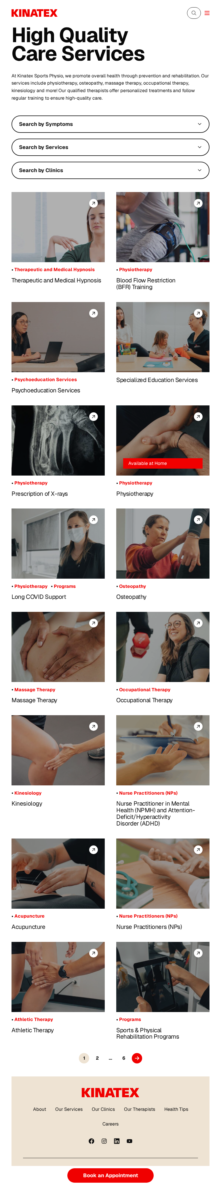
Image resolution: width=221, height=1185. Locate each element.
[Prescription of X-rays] (58, 440)
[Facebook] (91, 1141)
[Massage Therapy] (58, 647)
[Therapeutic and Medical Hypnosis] (58, 227)
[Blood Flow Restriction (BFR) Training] (162, 227)
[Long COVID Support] (58, 543)
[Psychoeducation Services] (58, 337)
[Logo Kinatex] (35, 13)
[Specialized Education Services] (162, 337)
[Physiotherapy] (162, 440)
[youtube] (129, 1141)
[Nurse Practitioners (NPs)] (162, 874)
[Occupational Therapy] (162, 647)
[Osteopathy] (162, 543)
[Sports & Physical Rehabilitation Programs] (162, 977)
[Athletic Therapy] (58, 977)
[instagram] (104, 1141)
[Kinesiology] (58, 750)
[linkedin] (117, 1141)
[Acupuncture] (58, 874)
